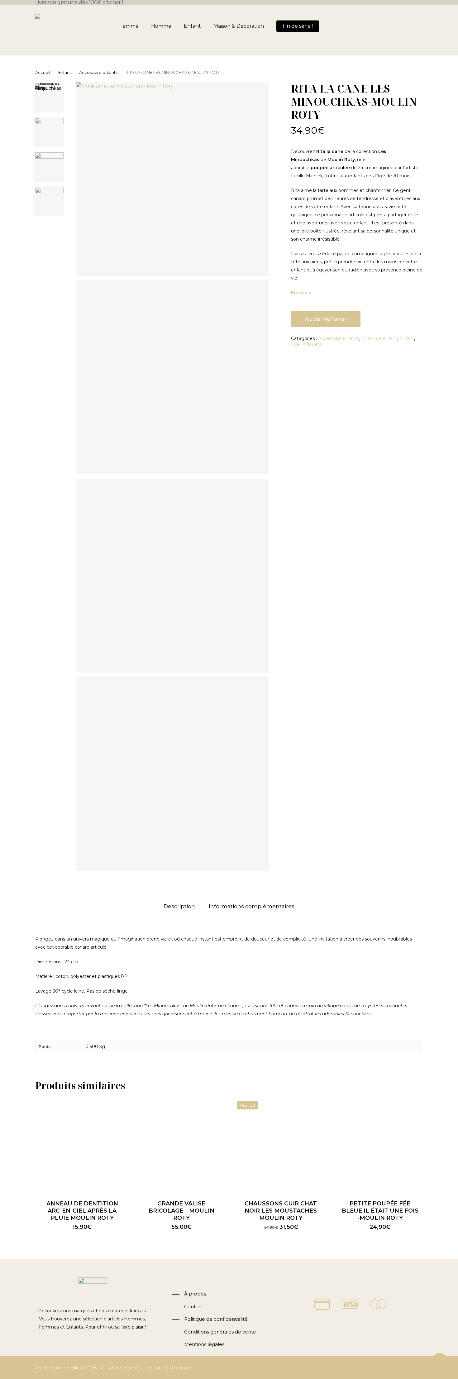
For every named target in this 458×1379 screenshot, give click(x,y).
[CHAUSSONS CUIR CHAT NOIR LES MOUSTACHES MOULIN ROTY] (281, 1145)
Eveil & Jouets (306, 344)
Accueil (42, 72)
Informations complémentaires (251, 906)
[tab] (179, 906)
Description (179, 906)
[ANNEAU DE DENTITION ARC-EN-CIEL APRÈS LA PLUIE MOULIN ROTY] (82, 1145)
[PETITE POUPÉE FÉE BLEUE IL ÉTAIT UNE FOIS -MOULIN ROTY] (380, 1145)
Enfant (64, 72)
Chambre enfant (379, 338)
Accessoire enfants (98, 72)
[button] (189, 1294)
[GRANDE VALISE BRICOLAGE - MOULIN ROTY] (181, 1145)
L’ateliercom (179, 1368)
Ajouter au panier (325, 318)
